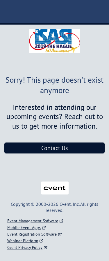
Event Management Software (32, 220)
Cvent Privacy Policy (24, 247)
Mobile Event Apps (24, 227)
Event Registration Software (32, 234)
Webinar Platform (22, 240)
